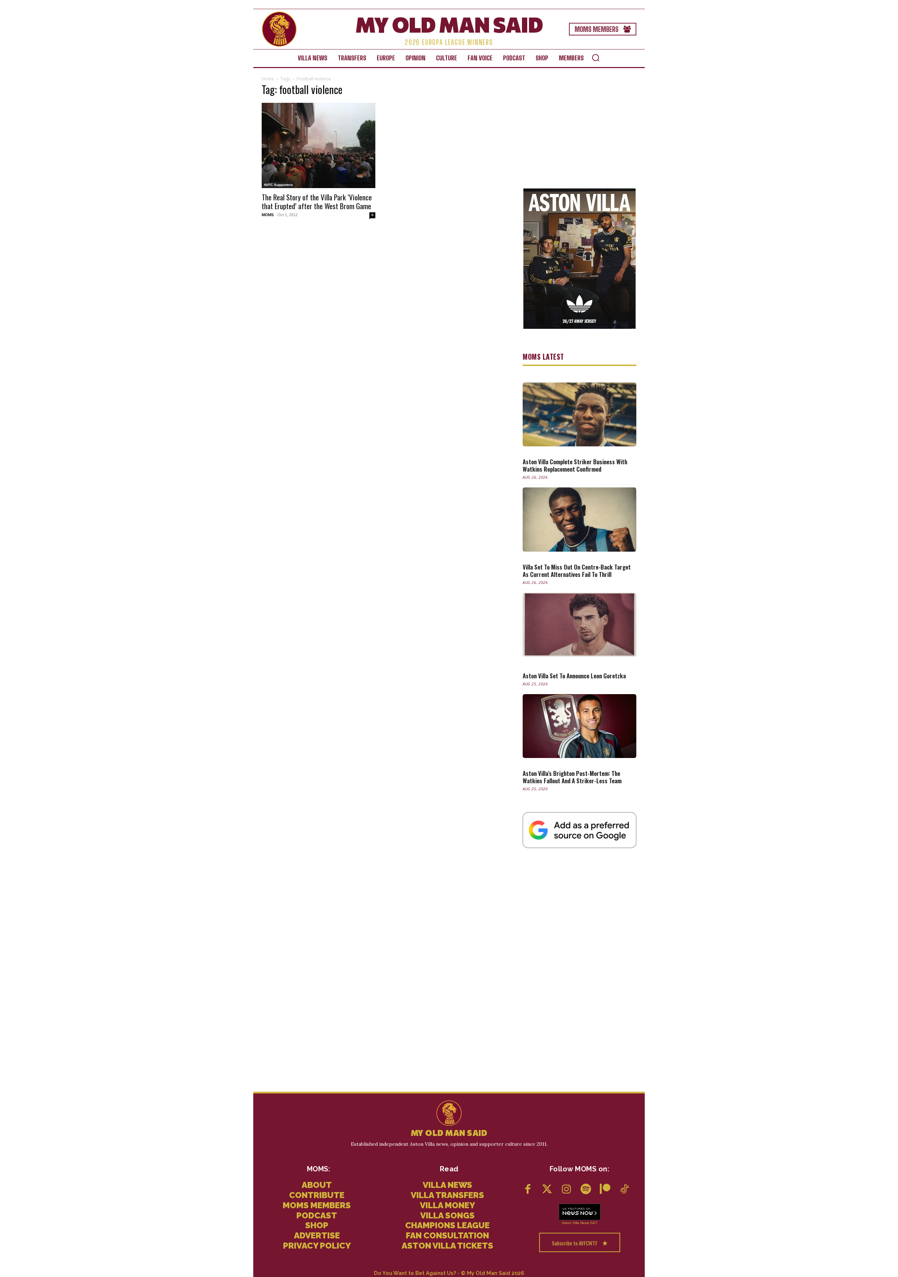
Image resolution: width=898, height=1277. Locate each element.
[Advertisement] (579, 130)
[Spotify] (586, 1190)
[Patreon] (605, 1190)
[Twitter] (547, 1190)
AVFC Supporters (278, 185)
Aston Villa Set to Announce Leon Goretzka (574, 675)
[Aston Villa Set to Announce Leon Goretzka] (579, 625)
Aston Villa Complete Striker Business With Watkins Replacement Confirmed (575, 465)
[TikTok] (624, 1190)
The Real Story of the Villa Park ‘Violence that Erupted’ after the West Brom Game (317, 201)
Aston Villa (570, 1223)
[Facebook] (528, 1190)
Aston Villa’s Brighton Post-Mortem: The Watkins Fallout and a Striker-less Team (572, 777)
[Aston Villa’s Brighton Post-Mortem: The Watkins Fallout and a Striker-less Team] (579, 726)
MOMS (268, 215)
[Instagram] (566, 1190)
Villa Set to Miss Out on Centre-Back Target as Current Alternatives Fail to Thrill (577, 570)
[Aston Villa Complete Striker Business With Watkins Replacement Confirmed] (579, 414)
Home (268, 79)
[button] (595, 57)
